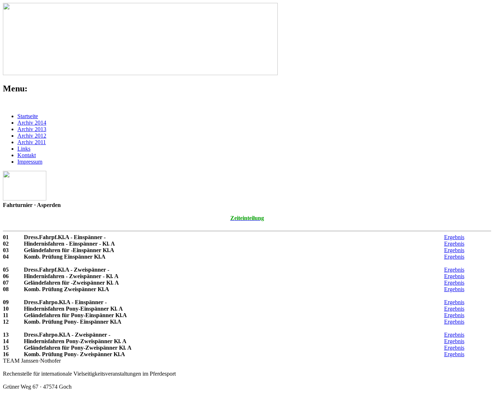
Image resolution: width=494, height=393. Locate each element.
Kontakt (26, 155)
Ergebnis (454, 237)
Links (23, 149)
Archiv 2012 (31, 136)
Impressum (29, 162)
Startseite (27, 116)
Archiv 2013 (31, 129)
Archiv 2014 (31, 123)
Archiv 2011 (31, 142)
